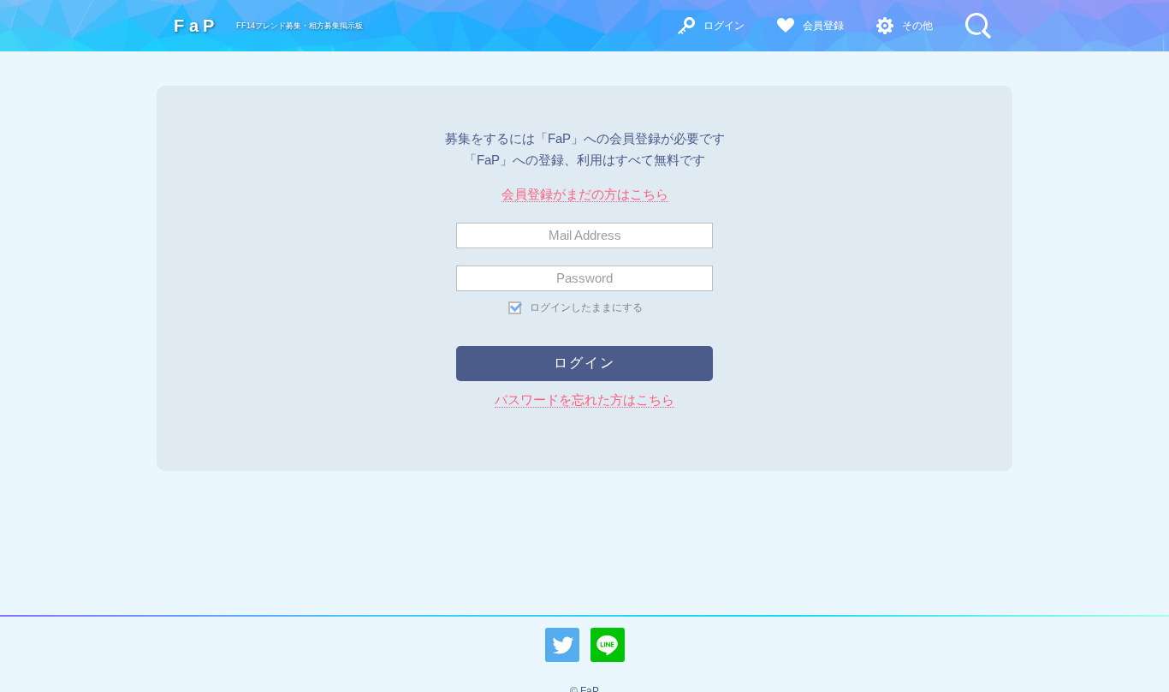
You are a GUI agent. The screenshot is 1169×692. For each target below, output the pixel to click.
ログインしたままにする (586, 307)
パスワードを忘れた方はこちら (584, 399)
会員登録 (823, 26)
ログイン (724, 26)
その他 (917, 26)
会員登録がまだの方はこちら (584, 194)
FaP (196, 25)
